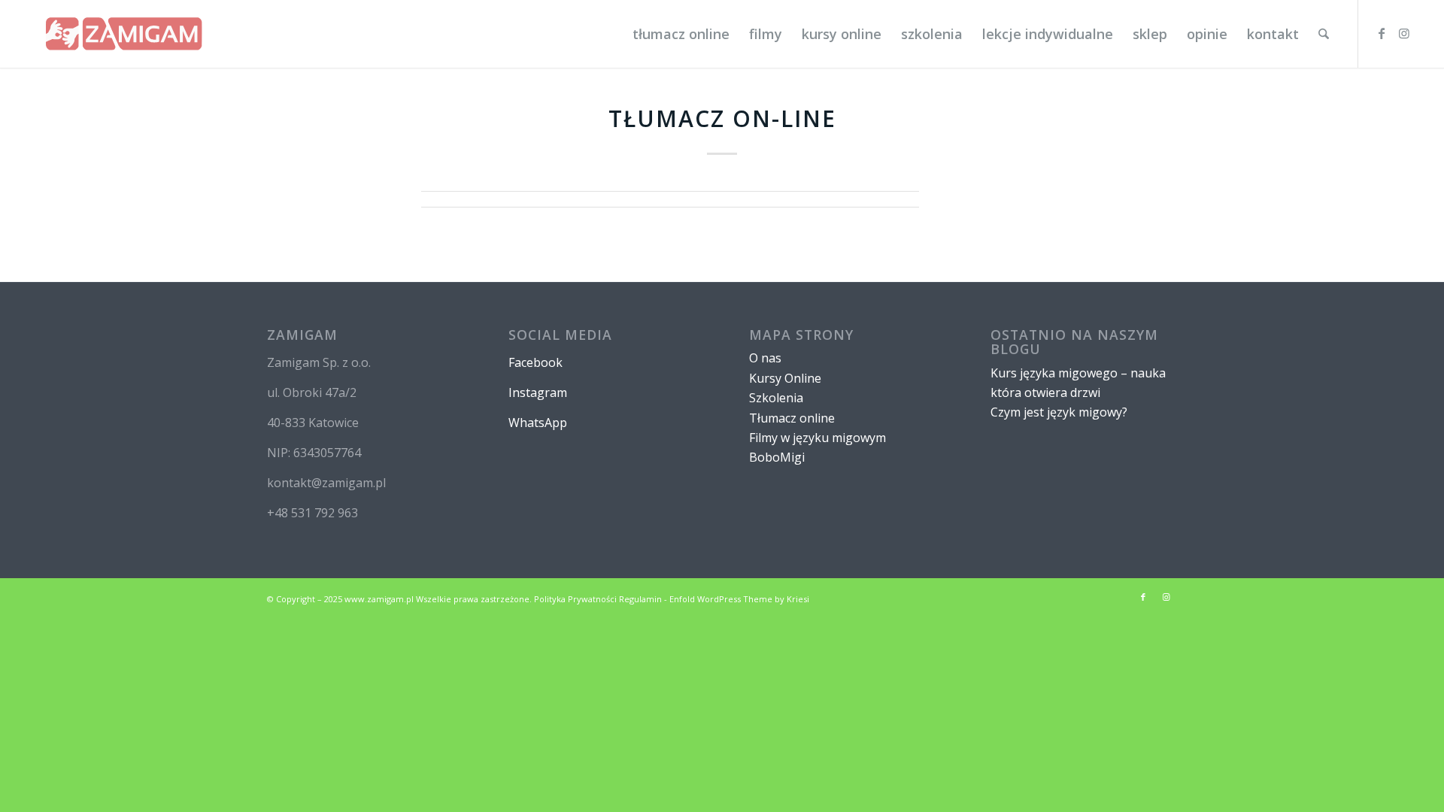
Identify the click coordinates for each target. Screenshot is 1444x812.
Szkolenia (776, 397)
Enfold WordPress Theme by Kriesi (739, 598)
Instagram (537, 392)
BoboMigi (777, 457)
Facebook (535, 362)
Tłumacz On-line (722, 118)
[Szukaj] (1324, 34)
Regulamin (640, 598)
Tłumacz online (792, 418)
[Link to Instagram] (1404, 33)
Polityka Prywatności (575, 598)
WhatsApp (537, 422)
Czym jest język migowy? (1058, 412)
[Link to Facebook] (1381, 33)
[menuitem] (681, 34)
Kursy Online (785, 378)
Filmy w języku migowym (817, 437)
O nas (765, 358)
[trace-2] (124, 34)
